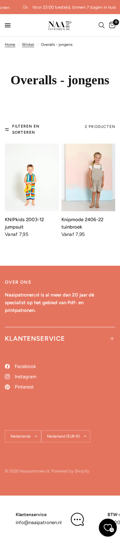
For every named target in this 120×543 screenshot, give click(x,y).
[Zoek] (101, 25)
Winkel (28, 44)
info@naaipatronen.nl (38, 522)
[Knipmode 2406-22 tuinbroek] (88, 177)
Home (10, 44)
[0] (111, 25)
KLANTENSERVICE (35, 338)
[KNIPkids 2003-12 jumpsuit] (32, 177)
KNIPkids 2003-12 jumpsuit (24, 223)
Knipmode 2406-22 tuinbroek (82, 223)
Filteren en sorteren (25, 129)
